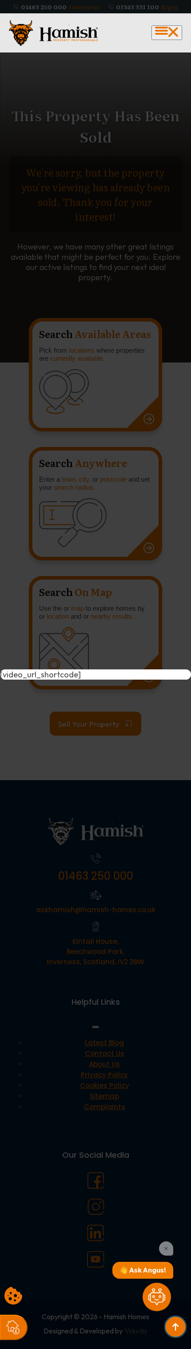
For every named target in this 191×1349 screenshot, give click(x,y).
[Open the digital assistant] (157, 1297)
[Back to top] (175, 1327)
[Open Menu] (166, 32)
